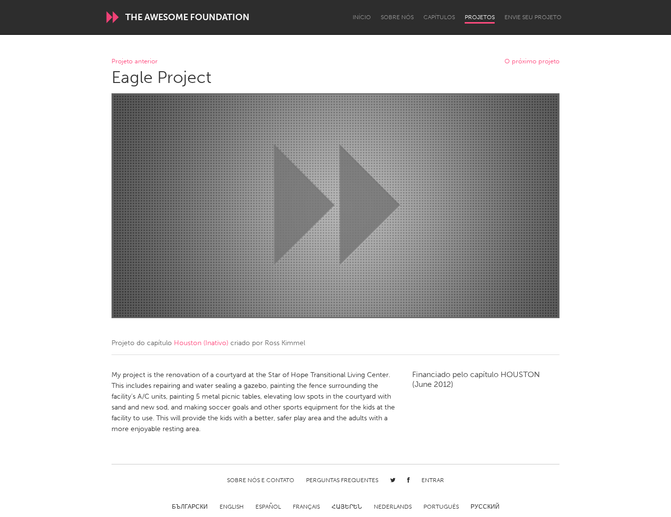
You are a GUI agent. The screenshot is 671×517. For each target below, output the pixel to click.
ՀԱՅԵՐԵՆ (347, 506)
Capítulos (439, 17)
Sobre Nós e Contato (260, 480)
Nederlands (393, 506)
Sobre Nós (397, 17)
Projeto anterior (135, 61)
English (232, 506)
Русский (485, 506)
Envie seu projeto (532, 17)
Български (190, 506)
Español (268, 506)
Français (306, 506)
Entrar (432, 480)
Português (441, 506)
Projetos (480, 17)
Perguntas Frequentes (342, 480)
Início (362, 17)
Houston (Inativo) (201, 343)
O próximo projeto (531, 61)
